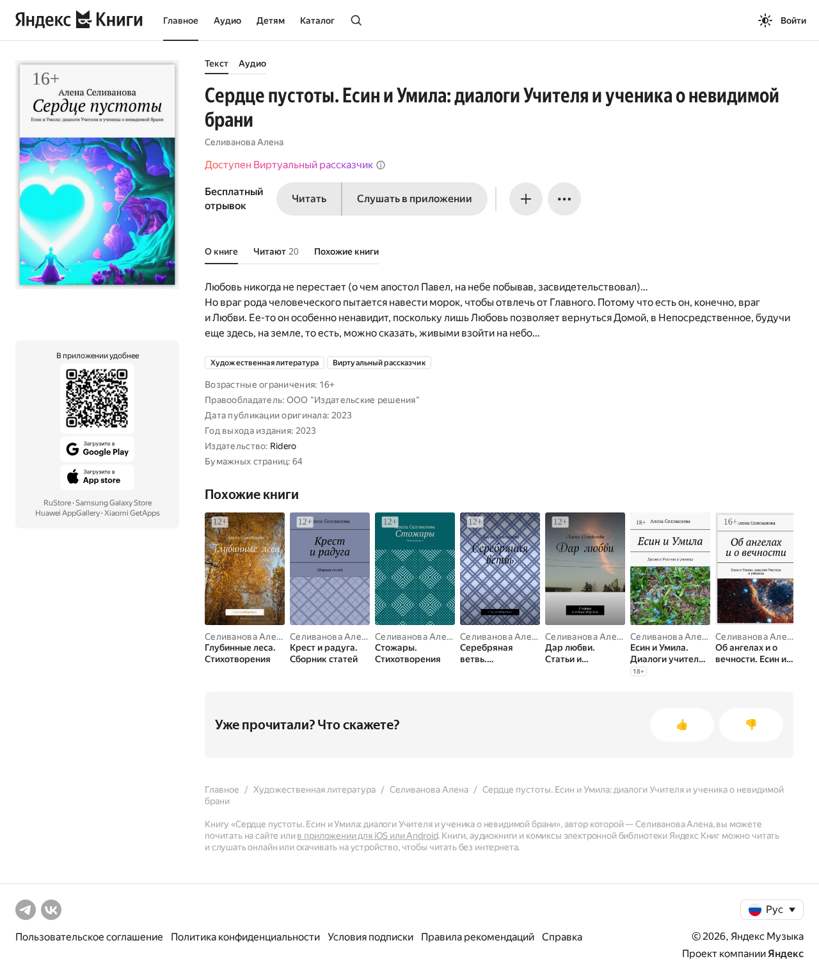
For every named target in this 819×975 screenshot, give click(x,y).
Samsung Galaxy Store (114, 502)
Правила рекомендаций (477, 937)
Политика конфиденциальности (245, 937)
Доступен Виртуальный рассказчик (289, 165)
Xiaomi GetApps (132, 513)
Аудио (227, 20)
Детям (271, 20)
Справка (562, 937)
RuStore (57, 502)
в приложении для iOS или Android (367, 835)
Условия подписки (370, 937)
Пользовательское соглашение (89, 937)
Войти (793, 20)
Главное (180, 20)
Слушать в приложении (414, 199)
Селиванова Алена (244, 142)
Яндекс (786, 953)
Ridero (283, 446)
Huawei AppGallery (67, 513)
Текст (216, 63)
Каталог (317, 20)
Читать (309, 199)
